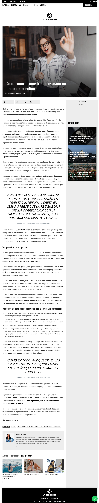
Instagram (82, 101)
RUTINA (13, 426)
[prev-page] (4, 482)
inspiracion (57, 426)
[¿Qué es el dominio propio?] (33, 466)
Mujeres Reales (48, 426)
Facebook (82, 105)
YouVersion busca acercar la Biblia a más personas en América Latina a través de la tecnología (81, 138)
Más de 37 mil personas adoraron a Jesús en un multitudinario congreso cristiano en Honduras (81, 174)
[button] (93, 1)
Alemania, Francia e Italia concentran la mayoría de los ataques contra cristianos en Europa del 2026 (82, 155)
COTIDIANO (30, 426)
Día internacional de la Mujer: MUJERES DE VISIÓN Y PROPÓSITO (10, 476)
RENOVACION (38, 426)
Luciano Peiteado (73, 143)
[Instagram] (17, 447)
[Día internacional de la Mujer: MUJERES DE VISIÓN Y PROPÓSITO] (12, 466)
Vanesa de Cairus (13, 93)
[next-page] (7, 482)
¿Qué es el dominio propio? (31, 474)
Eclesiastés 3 (8, 344)
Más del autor (26, 455)
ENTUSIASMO (21, 426)
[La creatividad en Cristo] (54, 466)
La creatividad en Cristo (51, 474)
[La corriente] (49, 16)
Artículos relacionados (11, 455)
